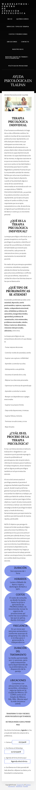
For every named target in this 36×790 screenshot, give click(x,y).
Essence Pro (20, 785)
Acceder (25, 786)
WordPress (19, 786)
